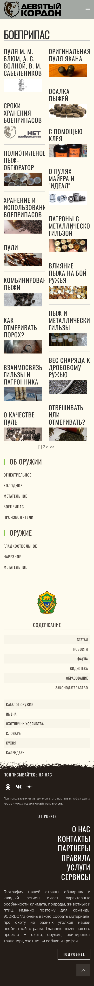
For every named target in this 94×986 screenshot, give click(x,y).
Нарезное (12, 556)
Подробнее (74, 954)
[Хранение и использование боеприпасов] (23, 226)
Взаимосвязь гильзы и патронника (23, 374)
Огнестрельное (18, 475)
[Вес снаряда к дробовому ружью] (68, 386)
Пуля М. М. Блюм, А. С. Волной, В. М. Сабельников (23, 62)
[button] (88, 9)
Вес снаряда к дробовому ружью (69, 367)
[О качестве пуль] (23, 434)
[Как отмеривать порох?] (23, 346)
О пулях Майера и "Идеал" (61, 178)
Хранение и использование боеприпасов (26, 207)
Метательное (15, 496)
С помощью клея (66, 135)
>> (52, 446)
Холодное (13, 485)
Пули (11, 247)
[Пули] (23, 259)
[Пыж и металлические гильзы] (68, 339)
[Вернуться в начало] (33, 9)
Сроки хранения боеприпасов (23, 113)
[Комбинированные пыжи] (23, 299)
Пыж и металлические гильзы (71, 320)
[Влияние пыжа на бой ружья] (68, 292)
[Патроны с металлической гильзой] (68, 245)
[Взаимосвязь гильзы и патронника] (23, 394)
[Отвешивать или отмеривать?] (68, 434)
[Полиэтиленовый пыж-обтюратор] (23, 179)
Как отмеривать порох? (20, 327)
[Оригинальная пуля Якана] (68, 70)
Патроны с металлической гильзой (71, 226)
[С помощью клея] (68, 150)
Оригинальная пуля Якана (70, 55)
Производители (19, 517)
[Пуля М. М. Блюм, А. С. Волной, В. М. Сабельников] (23, 85)
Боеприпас (14, 506)
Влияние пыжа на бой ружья (68, 273)
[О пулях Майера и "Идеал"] (68, 198)
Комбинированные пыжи (31, 283)
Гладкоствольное (20, 546)
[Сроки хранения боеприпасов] (23, 132)
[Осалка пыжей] (68, 110)
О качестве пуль (19, 418)
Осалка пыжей (59, 95)
